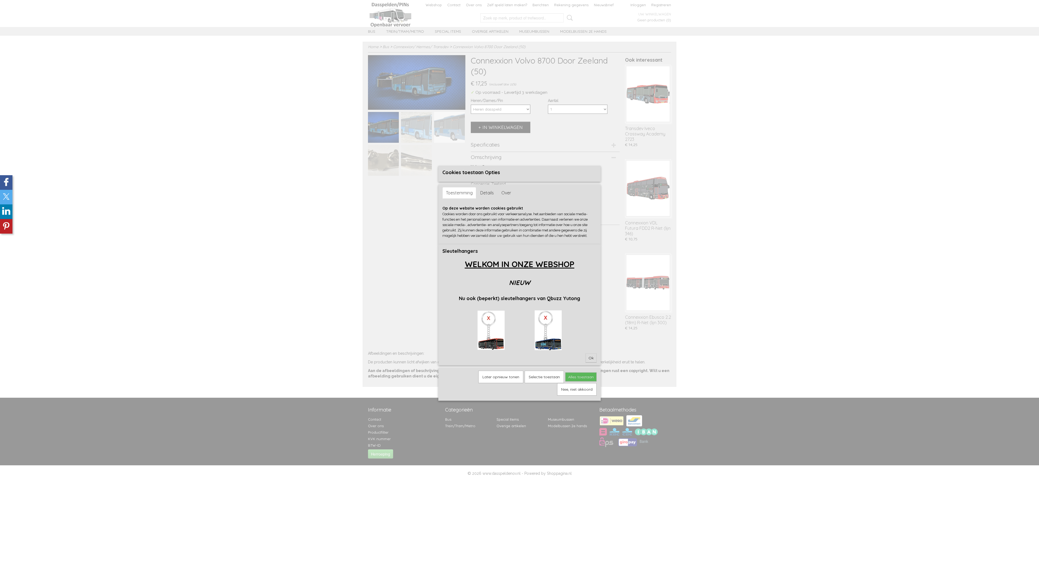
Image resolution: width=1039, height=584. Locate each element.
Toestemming (459, 192)
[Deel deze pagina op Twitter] (6, 197)
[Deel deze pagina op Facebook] (6, 182)
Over (506, 192)
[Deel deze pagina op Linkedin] (6, 211)
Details (487, 192)
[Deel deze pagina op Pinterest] (6, 226)
